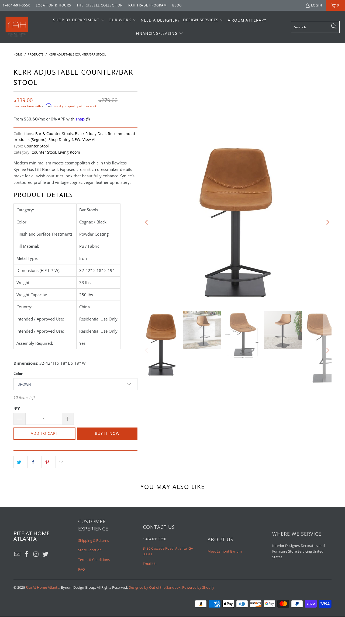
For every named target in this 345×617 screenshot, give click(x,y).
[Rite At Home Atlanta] (16, 26)
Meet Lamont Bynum (225, 551)
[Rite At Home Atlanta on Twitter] (46, 554)
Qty (16, 407)
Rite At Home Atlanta (42, 587)
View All (89, 139)
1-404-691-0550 (16, 5)
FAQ (81, 569)
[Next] (327, 222)
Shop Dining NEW (64, 139)
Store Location (90, 549)
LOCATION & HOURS (53, 5)
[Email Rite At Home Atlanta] (17, 554)
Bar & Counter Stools (54, 133)
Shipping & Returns (93, 540)
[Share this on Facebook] (33, 462)
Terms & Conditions (94, 559)
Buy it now (107, 433)
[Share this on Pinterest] (47, 462)
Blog (177, 5)
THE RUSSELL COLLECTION (100, 5)
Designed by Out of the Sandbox (155, 587)
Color (18, 373)
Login (316, 5)
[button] (79, 20)
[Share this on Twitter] (19, 462)
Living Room (69, 152)
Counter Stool (36, 146)
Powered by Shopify (198, 587)
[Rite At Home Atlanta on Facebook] (27, 554)
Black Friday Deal (90, 133)
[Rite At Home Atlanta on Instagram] (36, 554)
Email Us (149, 563)
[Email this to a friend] (61, 462)
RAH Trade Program (147, 5)
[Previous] (147, 222)
